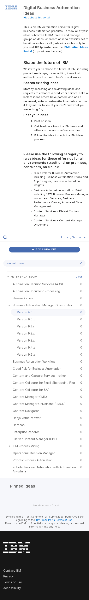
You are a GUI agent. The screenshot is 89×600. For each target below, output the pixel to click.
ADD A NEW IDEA (46, 249)
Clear (79, 276)
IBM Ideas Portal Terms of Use (54, 520)
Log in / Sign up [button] (72, 237)
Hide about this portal (36, 17)
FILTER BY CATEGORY (24, 276)
